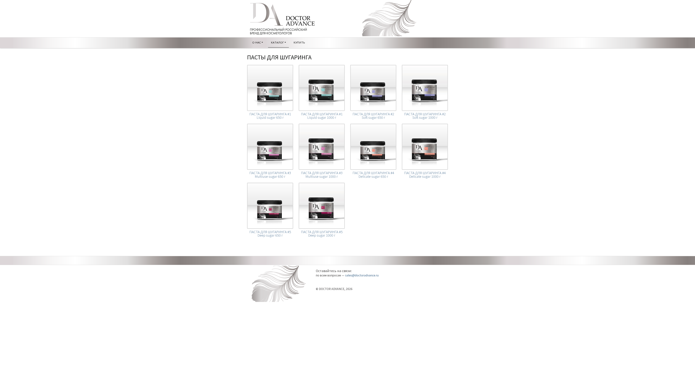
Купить (299, 42)
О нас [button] (256, 42)
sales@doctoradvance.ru (362, 275)
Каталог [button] (277, 42)
